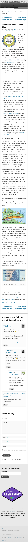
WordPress (4, 540)
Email (5, 442)
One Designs (19, 537)
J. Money (5, 325)
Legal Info (3, 528)
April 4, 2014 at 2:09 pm (8, 326)
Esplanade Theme (11, 537)
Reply (5, 345)
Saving (13, 11)
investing (4, 30)
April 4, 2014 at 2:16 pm (8, 396)
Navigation (14, 5)
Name (5, 438)
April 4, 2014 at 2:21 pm (14, 374)
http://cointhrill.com (10, 362)
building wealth (10, 299)
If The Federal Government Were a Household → (20, 19)
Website (4, 446)
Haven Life (13, 511)
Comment (5, 422)
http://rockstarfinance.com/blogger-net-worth (13, 342)
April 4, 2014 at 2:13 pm (11, 352)
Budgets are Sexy (10, 62)
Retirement (17, 30)
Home (9, 11)
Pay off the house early (11, 113)
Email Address (4, 471)
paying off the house (16, 297)
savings (21, 30)
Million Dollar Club (10, 30)
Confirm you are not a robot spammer (12, 459)
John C (11, 372)
